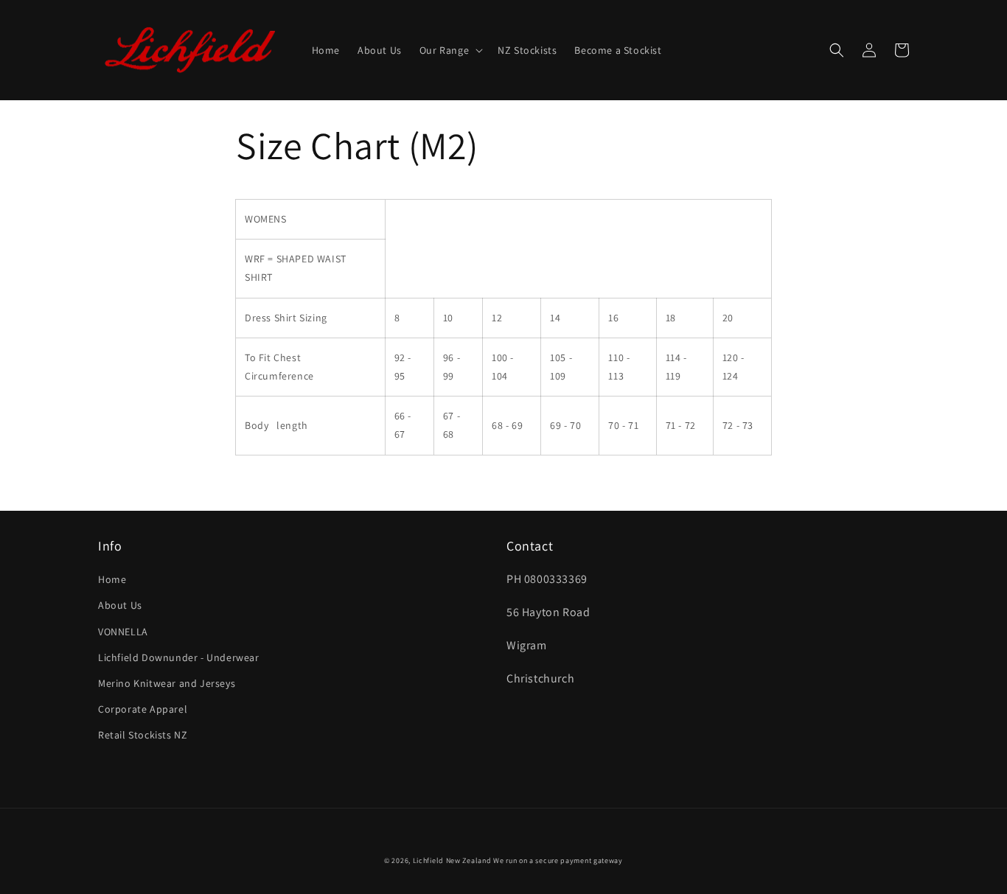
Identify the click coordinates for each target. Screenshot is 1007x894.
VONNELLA (123, 631)
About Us (120, 605)
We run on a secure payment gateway (558, 860)
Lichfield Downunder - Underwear (178, 657)
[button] (450, 50)
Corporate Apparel (142, 709)
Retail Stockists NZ (142, 734)
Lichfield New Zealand (452, 860)
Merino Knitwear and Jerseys (166, 683)
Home (112, 579)
